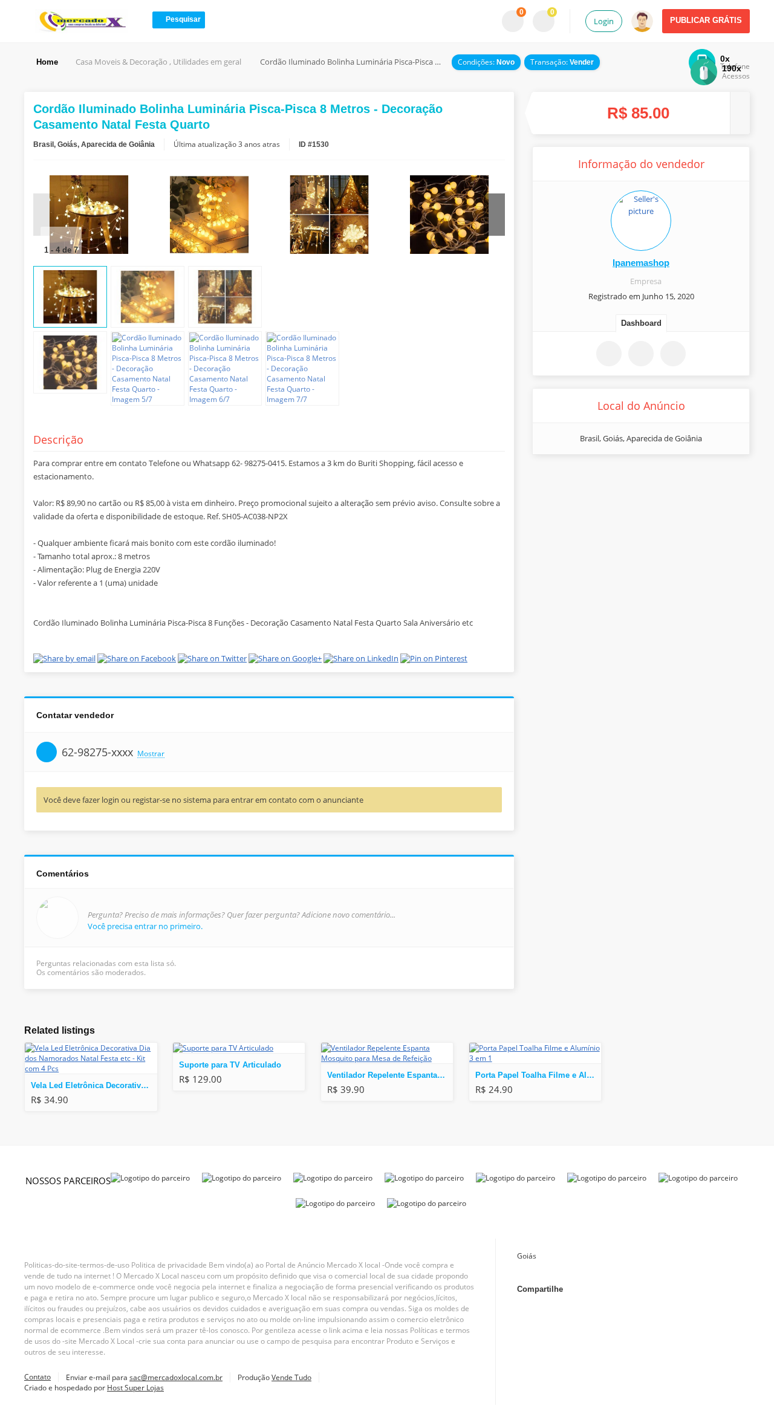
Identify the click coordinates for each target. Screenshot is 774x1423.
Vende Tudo (291, 1377)
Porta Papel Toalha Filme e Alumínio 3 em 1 (538, 1075)
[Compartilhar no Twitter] (656, 480)
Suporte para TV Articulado (230, 1064)
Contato (37, 1377)
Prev (43, 214)
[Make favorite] (609, 353)
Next (494, 214)
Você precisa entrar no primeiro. (145, 926)
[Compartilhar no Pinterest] (687, 480)
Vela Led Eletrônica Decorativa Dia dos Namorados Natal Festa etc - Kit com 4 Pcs (94, 1085)
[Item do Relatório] (673, 353)
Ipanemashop (641, 263)
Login (604, 21)
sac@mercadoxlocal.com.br (176, 1377)
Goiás (526, 1256)
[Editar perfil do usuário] (641, 220)
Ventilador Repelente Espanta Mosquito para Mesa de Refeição (390, 1075)
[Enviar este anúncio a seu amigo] (641, 353)
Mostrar (150, 754)
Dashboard (641, 323)
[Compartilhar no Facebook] (595, 480)
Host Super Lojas (135, 1387)
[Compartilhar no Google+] (666, 1289)
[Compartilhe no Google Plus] (626, 480)
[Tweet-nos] (638, 1289)
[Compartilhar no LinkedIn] (694, 1289)
